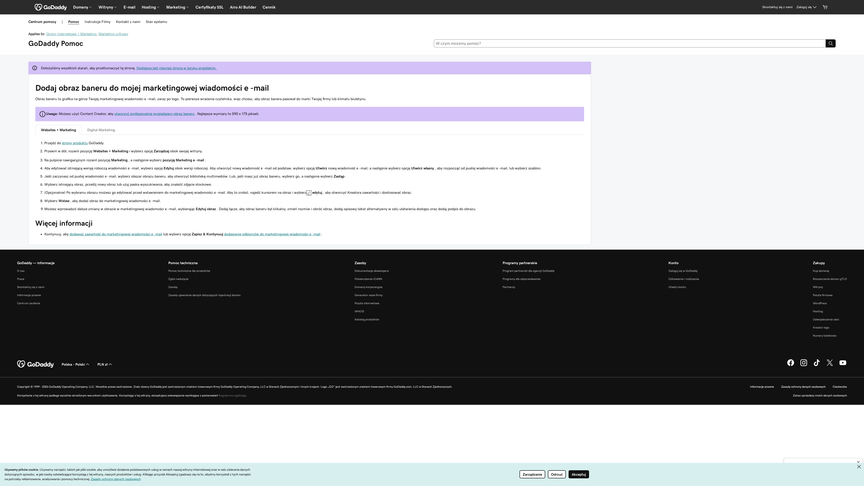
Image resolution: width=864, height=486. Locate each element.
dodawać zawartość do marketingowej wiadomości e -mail (116, 234)
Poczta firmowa (822, 295)
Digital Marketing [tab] (101, 130)
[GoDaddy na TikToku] (817, 365)
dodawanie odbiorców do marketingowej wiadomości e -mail (272, 234)
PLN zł (102, 364)
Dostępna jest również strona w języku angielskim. (177, 68)
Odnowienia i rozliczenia (683, 278)
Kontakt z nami (128, 21)
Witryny (818, 287)
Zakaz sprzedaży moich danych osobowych (820, 395)
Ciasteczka (840, 386)
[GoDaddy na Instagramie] (804, 365)
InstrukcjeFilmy (97, 21)
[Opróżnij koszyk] (825, 7)
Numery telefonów (824, 335)
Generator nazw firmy (368, 295)
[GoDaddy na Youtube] (843, 365)
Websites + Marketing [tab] (58, 130)
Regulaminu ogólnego (232, 395)
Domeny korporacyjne (368, 287)
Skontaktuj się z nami (30, 287)
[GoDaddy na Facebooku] (791, 365)
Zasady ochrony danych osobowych (803, 386)
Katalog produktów (367, 319)
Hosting (818, 311)
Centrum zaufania (28, 303)
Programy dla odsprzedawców (521, 278)
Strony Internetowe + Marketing (71, 34)
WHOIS (359, 311)
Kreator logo (821, 327)
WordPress (820, 303)
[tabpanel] (309, 147)
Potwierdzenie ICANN (368, 278)
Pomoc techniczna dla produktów (189, 270)
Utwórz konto (677, 287)
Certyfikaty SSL (210, 7)
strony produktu (75, 143)
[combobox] (630, 43)
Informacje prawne (29, 295)
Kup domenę (821, 270)
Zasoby (173, 287)
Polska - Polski (73, 364)
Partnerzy (509, 287)
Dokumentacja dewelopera (372, 270)
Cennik (269, 7)
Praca (20, 278)
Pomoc (73, 21)
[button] (858, 462)
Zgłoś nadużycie (178, 278)
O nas (21, 270)
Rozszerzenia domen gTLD (830, 278)
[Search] (831, 43)
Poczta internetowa (367, 303)
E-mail (129, 7)
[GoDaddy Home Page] (35, 364)
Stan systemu (156, 21)
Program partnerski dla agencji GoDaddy (528, 270)
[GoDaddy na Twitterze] (830, 365)
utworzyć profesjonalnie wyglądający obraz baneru (154, 113)
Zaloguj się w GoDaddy (683, 270)
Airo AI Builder (243, 7)
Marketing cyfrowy (113, 34)
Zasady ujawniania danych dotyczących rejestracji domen (204, 295)
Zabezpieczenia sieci (826, 319)
